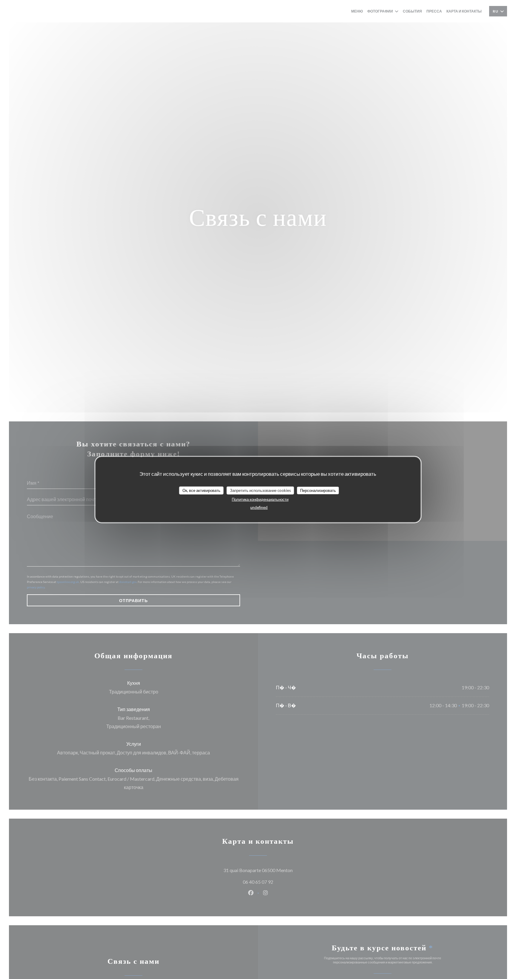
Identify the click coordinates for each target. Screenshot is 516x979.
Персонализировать (318, 490)
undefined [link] (259, 507)
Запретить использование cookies (260, 490)
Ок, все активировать (201, 490)
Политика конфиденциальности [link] (260, 499)
